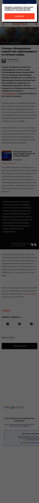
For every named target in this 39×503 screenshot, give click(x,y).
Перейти (19, 16)
